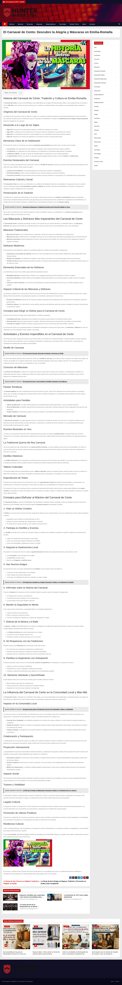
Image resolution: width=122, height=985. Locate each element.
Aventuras (97, 55)
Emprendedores (51, 24)
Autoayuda (97, 51)
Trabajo (96, 157)
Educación (97, 90)
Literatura (97, 118)
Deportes (97, 67)
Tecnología (62, 24)
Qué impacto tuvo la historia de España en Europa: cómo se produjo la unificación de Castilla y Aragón (105, 954)
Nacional (20, 24)
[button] (119, 24)
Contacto (92, 24)
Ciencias (96, 59)
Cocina (96, 63)
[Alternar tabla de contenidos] (19, 92)
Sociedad (97, 149)
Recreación (97, 138)
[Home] (4, 24)
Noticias (11, 24)
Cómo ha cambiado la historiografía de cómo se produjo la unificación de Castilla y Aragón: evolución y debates (75, 954)
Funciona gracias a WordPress (9, 981)
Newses (23, 981)
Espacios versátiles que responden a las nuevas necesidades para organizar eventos (32, 897)
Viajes (96, 165)
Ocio (95, 134)
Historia (96, 110)
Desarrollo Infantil (99, 75)
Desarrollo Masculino (100, 79)
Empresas (39, 24)
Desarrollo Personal (100, 83)
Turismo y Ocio (74, 24)
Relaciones (97, 142)
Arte (95, 47)
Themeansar (30, 981)
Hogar (96, 114)
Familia (96, 106)
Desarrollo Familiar (99, 71)
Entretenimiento (98, 102)
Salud (84, 24)
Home (112, 981)
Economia (30, 24)
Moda (95, 122)
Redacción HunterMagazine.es (29, 899)
